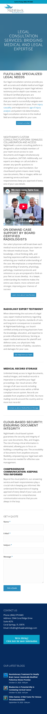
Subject (7, 545)
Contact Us (10, 610)
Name (6, 521)
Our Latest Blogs (14, 665)
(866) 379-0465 (28, 2)
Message (8, 556)
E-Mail (6, 533)
